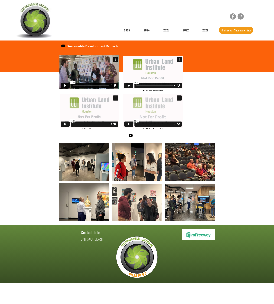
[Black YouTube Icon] (63, 46)
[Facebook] (233, 16)
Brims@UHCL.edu (92, 239)
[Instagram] (241, 16)
